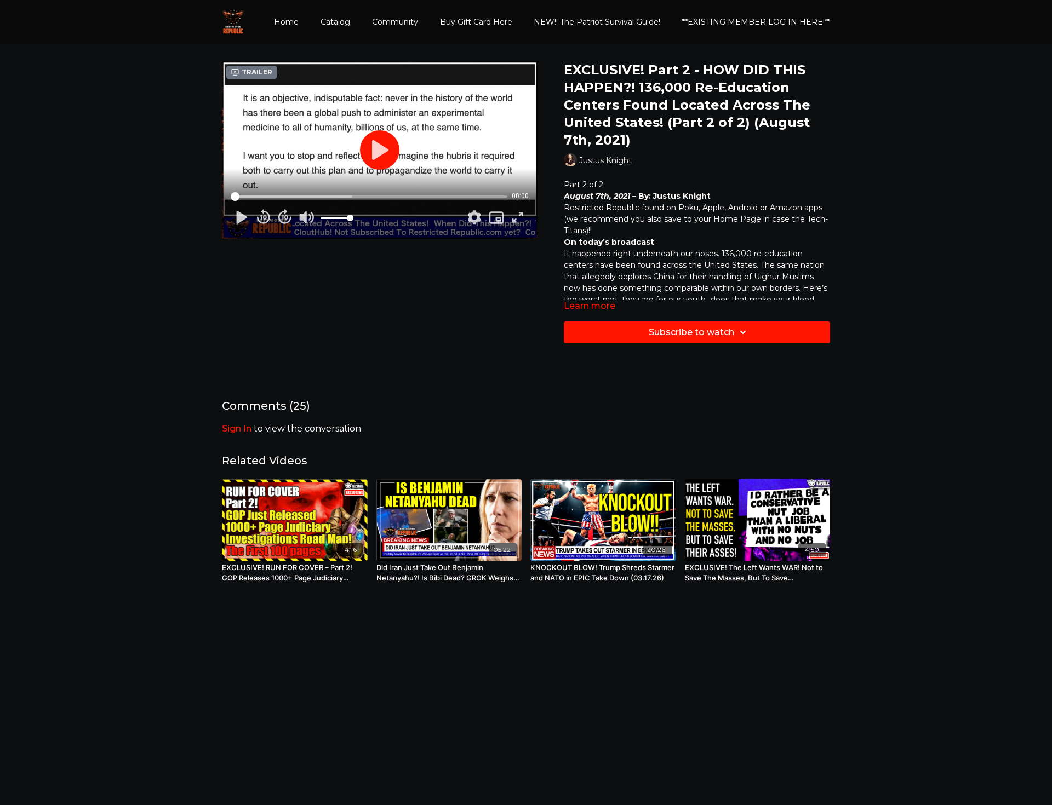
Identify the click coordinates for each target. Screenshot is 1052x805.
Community (395, 22)
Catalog (335, 22)
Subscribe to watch (691, 332)
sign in (236, 428)
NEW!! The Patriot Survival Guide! (597, 22)
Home (286, 22)
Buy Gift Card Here (476, 22)
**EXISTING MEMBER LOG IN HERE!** (756, 22)
